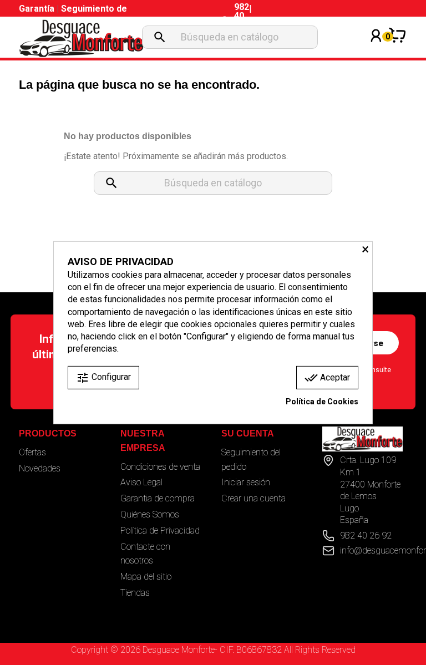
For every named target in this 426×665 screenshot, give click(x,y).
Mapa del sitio (145, 576)
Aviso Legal (141, 482)
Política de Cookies (322, 401)
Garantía (38, 8)
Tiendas (135, 592)
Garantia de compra (157, 498)
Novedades (39, 468)
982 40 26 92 (366, 535)
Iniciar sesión (245, 482)
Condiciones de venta (160, 466)
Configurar (103, 377)
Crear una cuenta (253, 498)
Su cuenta (247, 433)
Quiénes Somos (149, 514)
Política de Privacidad (160, 530)
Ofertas (32, 452)
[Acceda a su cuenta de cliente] (376, 50)
